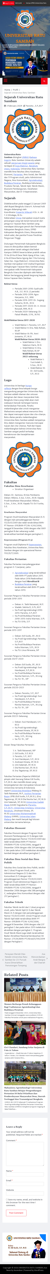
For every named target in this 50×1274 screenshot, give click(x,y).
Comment (11, 1140)
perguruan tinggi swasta (22, 163)
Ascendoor (18, 1270)
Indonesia (15, 169)
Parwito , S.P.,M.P (34, 106)
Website (10, 1190)
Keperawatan (35, 544)
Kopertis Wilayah (24, 212)
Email (9, 1180)
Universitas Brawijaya (21, 790)
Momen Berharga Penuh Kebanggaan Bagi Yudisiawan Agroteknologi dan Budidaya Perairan (22, 1007)
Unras (18, 218)
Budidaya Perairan (12, 183)
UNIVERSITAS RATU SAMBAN (30, 1268)
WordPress (38, 1270)
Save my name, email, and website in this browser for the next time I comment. (24, 1202)
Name (9, 1171)
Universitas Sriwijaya (24, 808)
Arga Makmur (21, 166)
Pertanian (18, 174)
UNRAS (25, 157)
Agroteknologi (35, 180)
